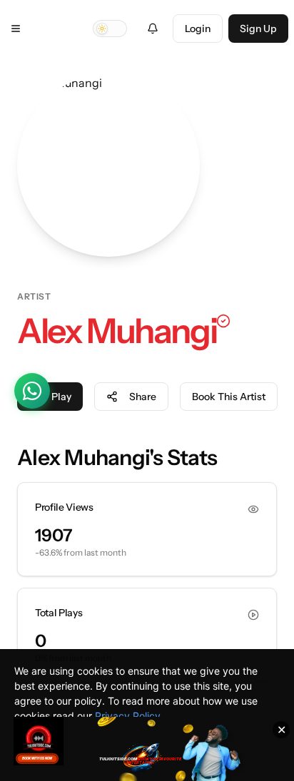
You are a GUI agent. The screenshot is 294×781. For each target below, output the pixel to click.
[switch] (110, 28)
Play (61, 396)
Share (142, 396)
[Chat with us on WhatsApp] (32, 391)
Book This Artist (228, 396)
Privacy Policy (128, 716)
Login (198, 28)
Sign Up (258, 28)
